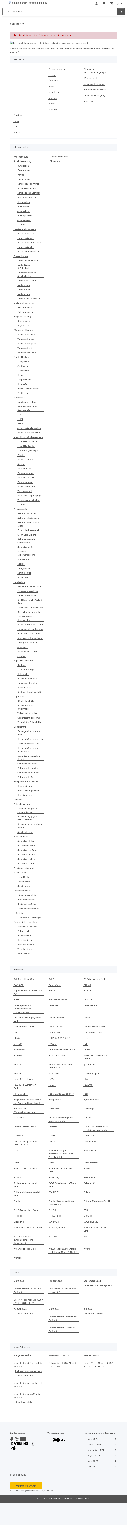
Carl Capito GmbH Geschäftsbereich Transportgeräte (23, 1031)
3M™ (51, 1001)
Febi (86, 1066)
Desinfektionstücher (27, 926)
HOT (86, 1113)
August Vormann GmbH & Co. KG (27, 1015)
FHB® (87, 1072)
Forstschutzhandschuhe (29, 242)
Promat (17, 1196)
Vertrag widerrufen (26, 1508)
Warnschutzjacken (26, 338)
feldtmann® (20, 1072)
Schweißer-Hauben (27, 886)
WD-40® (53, 1256)
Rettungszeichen (26, 967)
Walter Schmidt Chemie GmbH (96, 1249)
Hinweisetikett (24, 958)
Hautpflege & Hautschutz (26, 804)
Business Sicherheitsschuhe (27, 556)
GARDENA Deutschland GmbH (96, 1080)
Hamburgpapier (92, 1096)
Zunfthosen (23, 365)
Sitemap (53, 97)
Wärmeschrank (25, 494)
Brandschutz (20, 895)
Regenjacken (24, 325)
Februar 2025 (55, 1300)
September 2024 (92, 1300)
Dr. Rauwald (55, 1055)
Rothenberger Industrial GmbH (26, 1204)
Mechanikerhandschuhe (30, 589)
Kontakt (18, 132)
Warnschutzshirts (26, 347)
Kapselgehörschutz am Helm (29, 752)
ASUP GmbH (55, 1007)
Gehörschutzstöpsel (27, 786)
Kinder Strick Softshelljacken (25, 266)
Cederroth (54, 1028)
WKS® (87, 1268)
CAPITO (87, 1022)
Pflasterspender (25, 462)
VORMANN (54, 1241)
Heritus (52, 1107)
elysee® (18, 1066)
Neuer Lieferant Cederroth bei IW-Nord (27, 1310)
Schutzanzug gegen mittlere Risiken (27, 841)
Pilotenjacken (24, 179)
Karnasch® (54, 1128)
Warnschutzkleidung (24, 329)
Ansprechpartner (57, 69)
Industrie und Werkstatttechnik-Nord (25, 1130)
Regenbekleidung (23, 316)
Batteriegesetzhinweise (96, 89)
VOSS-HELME (90, 1241)
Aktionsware (56, 161)
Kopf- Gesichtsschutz (24, 676)
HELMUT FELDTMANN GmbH (28, 1107)
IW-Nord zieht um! (24, 1332)
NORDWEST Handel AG (25, 1187)
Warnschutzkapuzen (28, 343)
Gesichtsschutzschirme (29, 734)
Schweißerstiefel (26, 550)
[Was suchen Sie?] (121, 11)
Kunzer (87, 1137)
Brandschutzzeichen (28, 949)
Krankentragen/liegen (28, 453)
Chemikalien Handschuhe (24, 652)
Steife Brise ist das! (95, 1332)
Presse (52, 74)
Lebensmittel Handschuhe (24, 640)
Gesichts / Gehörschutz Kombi (29, 780)
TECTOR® (19, 1235)
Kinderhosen (24, 284)
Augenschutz (20, 712)
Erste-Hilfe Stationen (28, 444)
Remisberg (54, 1196)
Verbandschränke (26, 480)
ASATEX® (18, 1007)
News (51, 86)
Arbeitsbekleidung (23, 161)
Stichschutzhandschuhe (29, 618)
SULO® (52, 1229)
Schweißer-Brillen (26, 863)
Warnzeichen (24, 976)
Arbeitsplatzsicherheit (25, 890)
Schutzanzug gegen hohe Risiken (27, 848)
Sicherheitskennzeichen (26, 944)
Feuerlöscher (24, 899)
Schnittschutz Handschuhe (24, 612)
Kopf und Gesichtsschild (30, 708)
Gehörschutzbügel (26, 799)
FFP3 (19, 423)
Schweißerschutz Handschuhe (26, 625)
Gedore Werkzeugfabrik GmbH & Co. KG (61, 1089)
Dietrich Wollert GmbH (95, 1049)
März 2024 (54, 1328)
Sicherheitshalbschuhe (29, 521)
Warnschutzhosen (26, 334)
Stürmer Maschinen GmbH (97, 1220)
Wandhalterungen (26, 489)
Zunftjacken (23, 361)
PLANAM (88, 1187)
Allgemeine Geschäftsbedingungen (96, 71)
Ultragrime (19, 1241)
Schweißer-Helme (26, 881)
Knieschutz (19, 822)
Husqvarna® (55, 1119)
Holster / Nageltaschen (29, 388)
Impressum (89, 101)
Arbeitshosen (24, 206)
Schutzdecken (24, 908)
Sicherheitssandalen (28, 516)
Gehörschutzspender (28, 790)
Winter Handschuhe (27, 667)
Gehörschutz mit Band (29, 795)
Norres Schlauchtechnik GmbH (61, 1189)
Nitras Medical (91, 1182)
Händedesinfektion (27, 922)
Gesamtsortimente (59, 156)
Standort (53, 103)
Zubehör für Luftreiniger (30, 940)
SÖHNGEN (54, 1211)
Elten (86, 1060)
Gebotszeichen (25, 953)
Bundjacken (23, 165)
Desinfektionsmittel (24, 913)
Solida (87, 1211)
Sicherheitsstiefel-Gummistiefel (26, 544)
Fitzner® (18, 1078)
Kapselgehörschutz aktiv (30, 766)
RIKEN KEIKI (90, 1196)
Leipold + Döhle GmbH (25, 1146)
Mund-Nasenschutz (27, 402)
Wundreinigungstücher (29, 503)
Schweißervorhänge (27, 872)
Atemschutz (20, 397)
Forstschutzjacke (26, 233)
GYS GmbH (54, 1096)
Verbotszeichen (25, 971)
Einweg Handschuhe (28, 658)
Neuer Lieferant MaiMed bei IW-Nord (63, 1348)
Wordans (18, 1277)
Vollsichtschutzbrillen (28, 729)
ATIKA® (88, 1007)
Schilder (21, 467)
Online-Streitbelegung (95, 95)
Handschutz (20, 585)
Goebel (17, 1096)
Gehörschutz (20, 746)
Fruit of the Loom (57, 1078)
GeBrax (17, 1087)
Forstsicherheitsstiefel (28, 251)
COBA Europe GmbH (24, 1049)
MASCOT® (89, 1155)
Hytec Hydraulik (92, 1119)
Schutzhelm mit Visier (28, 694)
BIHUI (16, 1022)
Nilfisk (17, 1182)
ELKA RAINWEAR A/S (59, 1060)
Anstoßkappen (24, 703)
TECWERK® (54, 1235)
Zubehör (21, 224)
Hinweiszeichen (25, 962)
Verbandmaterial (26, 476)
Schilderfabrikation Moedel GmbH (28, 1213)
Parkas (20, 174)
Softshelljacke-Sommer (29, 192)
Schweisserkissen (26, 868)
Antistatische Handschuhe (24, 632)
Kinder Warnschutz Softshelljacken (27, 274)
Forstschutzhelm (26, 246)
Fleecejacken (24, 170)
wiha (86, 1256)
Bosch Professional (58, 1022)
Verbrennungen (25, 485)
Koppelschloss (24, 379)
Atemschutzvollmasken (29, 432)
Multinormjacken (26, 311)
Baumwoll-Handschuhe (29, 646)
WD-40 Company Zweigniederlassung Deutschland (24, 1259)
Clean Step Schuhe (27, 537)
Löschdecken (24, 904)
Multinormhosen (26, 307)
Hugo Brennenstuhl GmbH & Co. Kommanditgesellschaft (28, 1121)
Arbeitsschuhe (21, 512)
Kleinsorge (89, 1128)
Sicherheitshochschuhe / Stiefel (30, 527)
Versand (53, 109)
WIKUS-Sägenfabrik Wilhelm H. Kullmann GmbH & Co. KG (63, 1270)
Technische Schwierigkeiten (98, 1308)
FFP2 (19, 418)
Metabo (53, 1160)
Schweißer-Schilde (27, 877)
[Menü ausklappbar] (4, 2)
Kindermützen (24, 289)
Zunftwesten (23, 370)
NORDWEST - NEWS (58, 1374)
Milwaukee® (90, 1160)
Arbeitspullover (25, 215)
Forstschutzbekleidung (25, 228)
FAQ (16, 126)
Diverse (17, 1055)
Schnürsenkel (24, 576)
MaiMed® (19, 1155)
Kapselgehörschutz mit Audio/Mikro (29, 772)
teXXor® (88, 1235)
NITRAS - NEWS (91, 1374)
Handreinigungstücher (29, 813)
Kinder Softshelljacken (29, 260)
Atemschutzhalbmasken (29, 427)
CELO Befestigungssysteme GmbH (28, 1042)
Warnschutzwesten (27, 352)
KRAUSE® (19, 1137)
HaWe (52, 1101)
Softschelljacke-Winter (28, 183)
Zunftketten (23, 393)
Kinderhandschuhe (27, 280)
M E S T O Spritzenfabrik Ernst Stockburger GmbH (96, 1148)
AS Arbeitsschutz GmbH (96, 1001)
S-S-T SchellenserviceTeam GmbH (62, 1204)
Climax (87, 1040)
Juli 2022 (88, 1328)
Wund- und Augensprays (30, 498)
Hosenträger (23, 383)
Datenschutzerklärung (95, 83)
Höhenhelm (23, 690)
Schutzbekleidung (23, 826)
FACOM (52, 1066)
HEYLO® (88, 1107)
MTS (16, 1169)
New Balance (90, 1169)
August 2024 (20, 1328)
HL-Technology (21, 1113)
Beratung (18, 115)
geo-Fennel (89, 1087)
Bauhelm (22, 681)
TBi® (86, 1229)
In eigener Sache (22, 1374)
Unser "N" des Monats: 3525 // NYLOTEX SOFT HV (28, 1321)
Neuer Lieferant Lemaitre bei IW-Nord (62, 1337)
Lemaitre (53, 1146)
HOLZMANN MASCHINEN (61, 1113)
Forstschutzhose (25, 237)
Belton (52, 1013)
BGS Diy (88, 1013)
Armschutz (22, 663)
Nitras (52, 1182)
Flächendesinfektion (27, 917)
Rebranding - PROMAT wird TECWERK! (63, 1310)
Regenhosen (23, 320)
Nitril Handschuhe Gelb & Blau (29, 605)
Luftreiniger (20, 935)
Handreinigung (25, 808)
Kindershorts (24, 293)
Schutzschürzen (25, 854)
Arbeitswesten (24, 219)
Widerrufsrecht (91, 78)
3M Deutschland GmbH (26, 1001)
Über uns (53, 80)
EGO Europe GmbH (93, 1055)
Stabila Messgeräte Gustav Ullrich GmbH (62, 1222)
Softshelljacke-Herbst (28, 188)
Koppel (21, 374)
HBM (86, 1101)
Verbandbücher (25, 471)
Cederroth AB (91, 1028)
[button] (96, 3)
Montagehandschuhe (28, 594)
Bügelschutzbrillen (27, 717)
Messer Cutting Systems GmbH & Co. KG (26, 1162)
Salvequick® (90, 1202)
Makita (52, 1155)
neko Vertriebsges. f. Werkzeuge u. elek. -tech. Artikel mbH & (62, 1173)
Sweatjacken (23, 201)
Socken (21, 567)
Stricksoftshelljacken (28, 197)
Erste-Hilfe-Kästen (26, 449)
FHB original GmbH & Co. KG (63, 1072)
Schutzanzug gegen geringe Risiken (27, 833)
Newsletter (54, 92)
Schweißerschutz (22, 859)
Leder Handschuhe (27, 598)
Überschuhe (23, 562)
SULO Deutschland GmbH (27, 1229)
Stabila (17, 1220)
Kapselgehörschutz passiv (27, 760)
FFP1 (19, 414)
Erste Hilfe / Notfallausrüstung (23, 438)
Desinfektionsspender (28, 931)
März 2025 (19, 1300)
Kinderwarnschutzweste (29, 298)
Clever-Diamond (57, 1040)
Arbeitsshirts (24, 210)
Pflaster (21, 458)
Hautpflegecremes (26, 817)
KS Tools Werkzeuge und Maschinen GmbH (61, 1139)
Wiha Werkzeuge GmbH (26, 1268)
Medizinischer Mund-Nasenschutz (28, 408)
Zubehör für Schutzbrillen (24, 740)
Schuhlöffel (23, 580)
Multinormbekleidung (25, 302)
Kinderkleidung (22, 255)
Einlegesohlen (24, 571)
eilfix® (17, 1060)
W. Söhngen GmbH (58, 1247)
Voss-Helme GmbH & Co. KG (28, 1247)
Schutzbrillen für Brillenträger (26, 723)
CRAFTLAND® (56, 1049)
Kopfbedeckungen (26, 685)
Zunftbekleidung (22, 356)
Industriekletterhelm (28, 699)
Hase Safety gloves (23, 1101)
